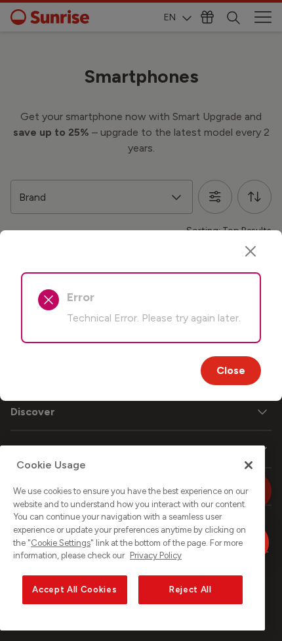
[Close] (250, 251)
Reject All (190, 589)
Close (230, 370)
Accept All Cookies (74, 589)
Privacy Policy (156, 555)
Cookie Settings (61, 543)
